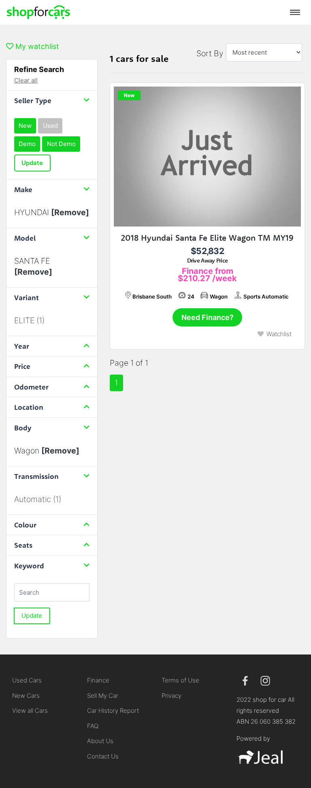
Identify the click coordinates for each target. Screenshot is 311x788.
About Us (100, 741)
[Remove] (70, 212)
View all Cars (30, 710)
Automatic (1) (37, 499)
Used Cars (27, 680)
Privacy (171, 695)
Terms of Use (180, 680)
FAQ (92, 726)
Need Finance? (207, 317)
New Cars (26, 695)
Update (32, 163)
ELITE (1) (29, 320)
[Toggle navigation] (295, 12)
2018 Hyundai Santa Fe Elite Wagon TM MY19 (207, 238)
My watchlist (36, 46)
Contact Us (103, 756)
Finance (98, 680)
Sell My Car (102, 695)
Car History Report (113, 710)
